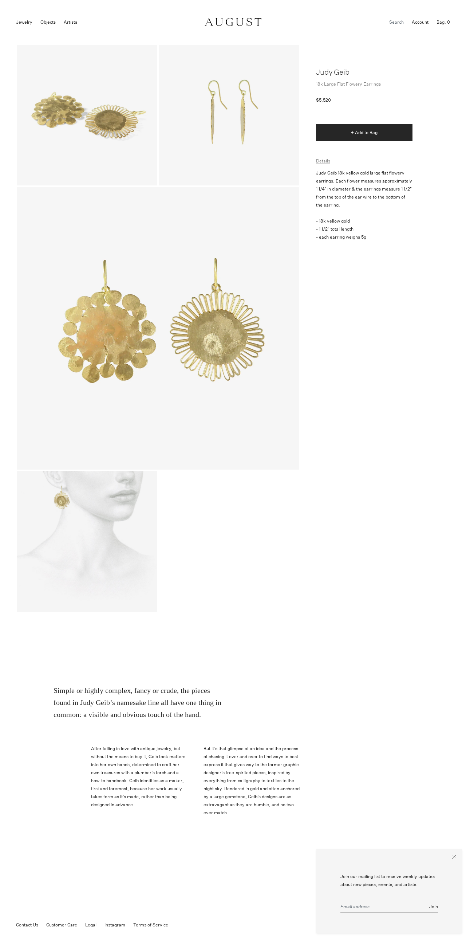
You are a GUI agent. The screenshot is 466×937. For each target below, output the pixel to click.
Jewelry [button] (24, 22)
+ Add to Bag (364, 132)
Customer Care (61, 925)
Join (433, 906)
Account (420, 22)
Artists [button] (70, 22)
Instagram (114, 925)
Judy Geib (333, 72)
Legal (90, 925)
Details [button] (323, 161)
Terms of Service (150, 925)
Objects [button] (48, 22)
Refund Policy (190, 925)
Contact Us (27, 925)
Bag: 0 (443, 22)
